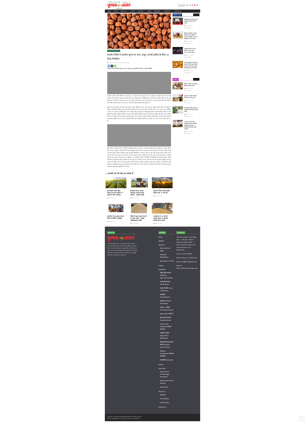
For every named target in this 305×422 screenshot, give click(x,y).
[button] (127, 11)
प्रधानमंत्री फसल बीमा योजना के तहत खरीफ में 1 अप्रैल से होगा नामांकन (115, 192)
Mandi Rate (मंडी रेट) (166, 314)
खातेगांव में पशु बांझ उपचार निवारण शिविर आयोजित (115, 217)
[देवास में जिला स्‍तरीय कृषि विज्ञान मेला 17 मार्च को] (162, 178)
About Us (123, 11)
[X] (111, 66)
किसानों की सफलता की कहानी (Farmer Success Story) (166, 344)
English (180, 4)
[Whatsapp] (115, 66)
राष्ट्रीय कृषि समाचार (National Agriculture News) (166, 275)
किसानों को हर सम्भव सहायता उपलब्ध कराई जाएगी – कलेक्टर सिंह (137, 192)
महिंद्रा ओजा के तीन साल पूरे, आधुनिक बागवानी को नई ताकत (191, 21)
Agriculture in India (167, 261)
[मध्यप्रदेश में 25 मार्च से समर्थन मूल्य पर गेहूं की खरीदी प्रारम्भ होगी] (162, 204)
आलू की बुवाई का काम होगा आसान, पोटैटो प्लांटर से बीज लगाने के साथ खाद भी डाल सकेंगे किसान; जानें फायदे (191, 65)
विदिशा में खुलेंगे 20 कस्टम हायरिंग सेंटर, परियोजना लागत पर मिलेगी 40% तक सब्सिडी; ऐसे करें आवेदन (190, 36)
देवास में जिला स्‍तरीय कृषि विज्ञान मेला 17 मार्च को (161, 191)
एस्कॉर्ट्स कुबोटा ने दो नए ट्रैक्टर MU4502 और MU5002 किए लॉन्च (190, 50)
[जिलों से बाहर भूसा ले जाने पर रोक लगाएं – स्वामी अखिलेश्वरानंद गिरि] (139, 204)
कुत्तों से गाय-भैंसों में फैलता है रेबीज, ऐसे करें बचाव (190, 97)
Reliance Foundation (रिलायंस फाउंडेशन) (167, 353)
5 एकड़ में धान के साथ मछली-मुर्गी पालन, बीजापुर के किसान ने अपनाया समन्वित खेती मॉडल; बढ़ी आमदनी (190, 125)
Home (109, 11)
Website (163, 395)
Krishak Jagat (126, 62)
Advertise (167, 11)
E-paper (132, 11)
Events (149, 11)
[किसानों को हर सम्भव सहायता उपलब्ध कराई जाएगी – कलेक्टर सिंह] (139, 178)
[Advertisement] (139, 83)
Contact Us (177, 11)
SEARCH (116, 11)
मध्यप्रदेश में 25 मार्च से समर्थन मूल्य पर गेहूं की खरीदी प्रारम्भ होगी (160, 218)
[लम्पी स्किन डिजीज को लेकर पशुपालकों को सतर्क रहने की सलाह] (178, 112)
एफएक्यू (109, 112)
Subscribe (157, 11)
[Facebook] (108, 66)
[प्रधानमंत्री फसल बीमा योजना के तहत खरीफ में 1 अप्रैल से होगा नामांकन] (116, 178)
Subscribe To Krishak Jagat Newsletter (164, 374)
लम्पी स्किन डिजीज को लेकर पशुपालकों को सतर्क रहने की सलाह (191, 110)
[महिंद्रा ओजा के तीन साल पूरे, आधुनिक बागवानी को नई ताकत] (178, 24)
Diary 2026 (164, 387)
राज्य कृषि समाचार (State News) (114, 50)
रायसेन (109, 96)
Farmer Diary (164, 402)
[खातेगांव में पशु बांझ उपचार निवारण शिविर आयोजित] (116, 204)
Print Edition (164, 399)
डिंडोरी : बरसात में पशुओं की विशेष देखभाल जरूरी (191, 85)
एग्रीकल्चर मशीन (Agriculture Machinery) (164, 335)
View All (196, 15)
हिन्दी (184, 4)
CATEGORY (140, 11)
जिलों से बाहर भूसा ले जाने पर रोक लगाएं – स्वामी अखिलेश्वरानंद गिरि (138, 218)
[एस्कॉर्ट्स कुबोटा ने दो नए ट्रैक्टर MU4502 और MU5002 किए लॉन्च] (178, 53)
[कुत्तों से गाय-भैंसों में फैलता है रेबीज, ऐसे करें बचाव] (178, 99)
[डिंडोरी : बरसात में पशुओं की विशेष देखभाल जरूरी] (178, 87)
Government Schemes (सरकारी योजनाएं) (165, 326)
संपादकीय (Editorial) (166, 360)
